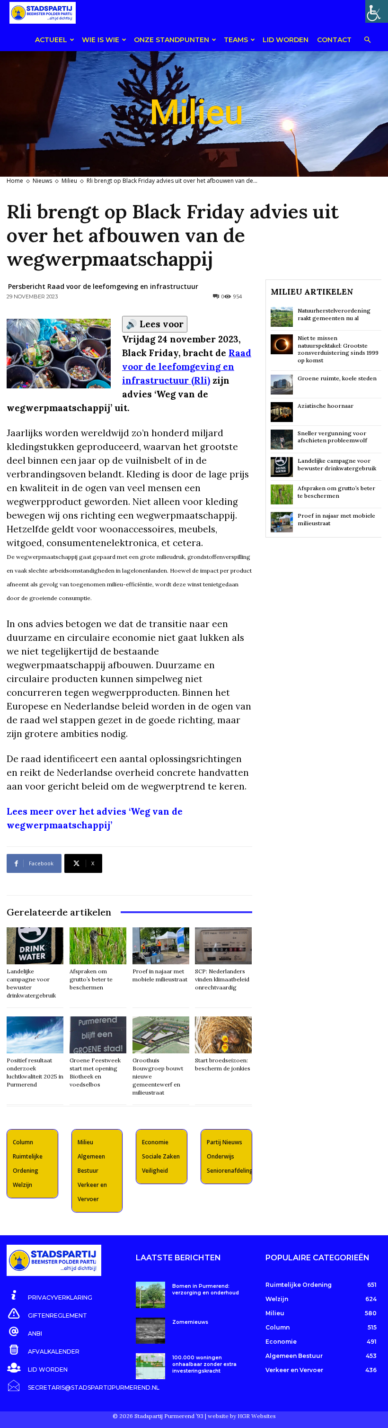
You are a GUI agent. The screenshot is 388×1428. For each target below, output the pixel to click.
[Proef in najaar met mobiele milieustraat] (160, 945)
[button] (367, 40)
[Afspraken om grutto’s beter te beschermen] (98, 945)
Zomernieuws (190, 1322)
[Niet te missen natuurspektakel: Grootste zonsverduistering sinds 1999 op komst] (282, 344)
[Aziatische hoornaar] (282, 412)
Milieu (69, 181)
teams (236, 40)
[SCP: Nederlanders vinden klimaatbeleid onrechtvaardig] (223, 945)
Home (15, 181)
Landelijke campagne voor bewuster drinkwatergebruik (337, 464)
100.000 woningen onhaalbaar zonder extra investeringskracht (204, 1364)
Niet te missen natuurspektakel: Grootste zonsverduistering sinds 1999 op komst (338, 349)
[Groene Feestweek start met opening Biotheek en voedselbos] (98, 1034)
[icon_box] (49, 1295)
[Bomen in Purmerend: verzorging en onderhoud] (150, 1295)
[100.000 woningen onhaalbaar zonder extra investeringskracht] (150, 1366)
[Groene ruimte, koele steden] (282, 385)
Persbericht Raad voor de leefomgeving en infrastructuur (103, 286)
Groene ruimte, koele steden (337, 378)
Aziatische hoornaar (325, 405)
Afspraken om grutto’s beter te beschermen (91, 979)
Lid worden (286, 40)
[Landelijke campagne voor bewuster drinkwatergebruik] (35, 945)
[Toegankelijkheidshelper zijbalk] (376, 11)
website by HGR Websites (242, 1415)
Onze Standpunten (171, 40)
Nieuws (42, 181)
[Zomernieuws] (150, 1331)
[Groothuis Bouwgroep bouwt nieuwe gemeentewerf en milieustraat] (160, 1034)
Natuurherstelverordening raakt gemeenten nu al (334, 314)
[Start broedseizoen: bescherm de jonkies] (223, 1034)
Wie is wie (100, 40)
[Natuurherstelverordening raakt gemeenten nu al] (282, 317)
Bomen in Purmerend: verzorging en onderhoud (205, 1289)
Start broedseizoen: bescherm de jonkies (222, 1064)
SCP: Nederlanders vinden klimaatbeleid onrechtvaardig (222, 979)
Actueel (51, 40)
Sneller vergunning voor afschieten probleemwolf (332, 437)
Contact (334, 40)
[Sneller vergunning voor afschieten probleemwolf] (282, 439)
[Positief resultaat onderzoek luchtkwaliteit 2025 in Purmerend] (35, 1034)
